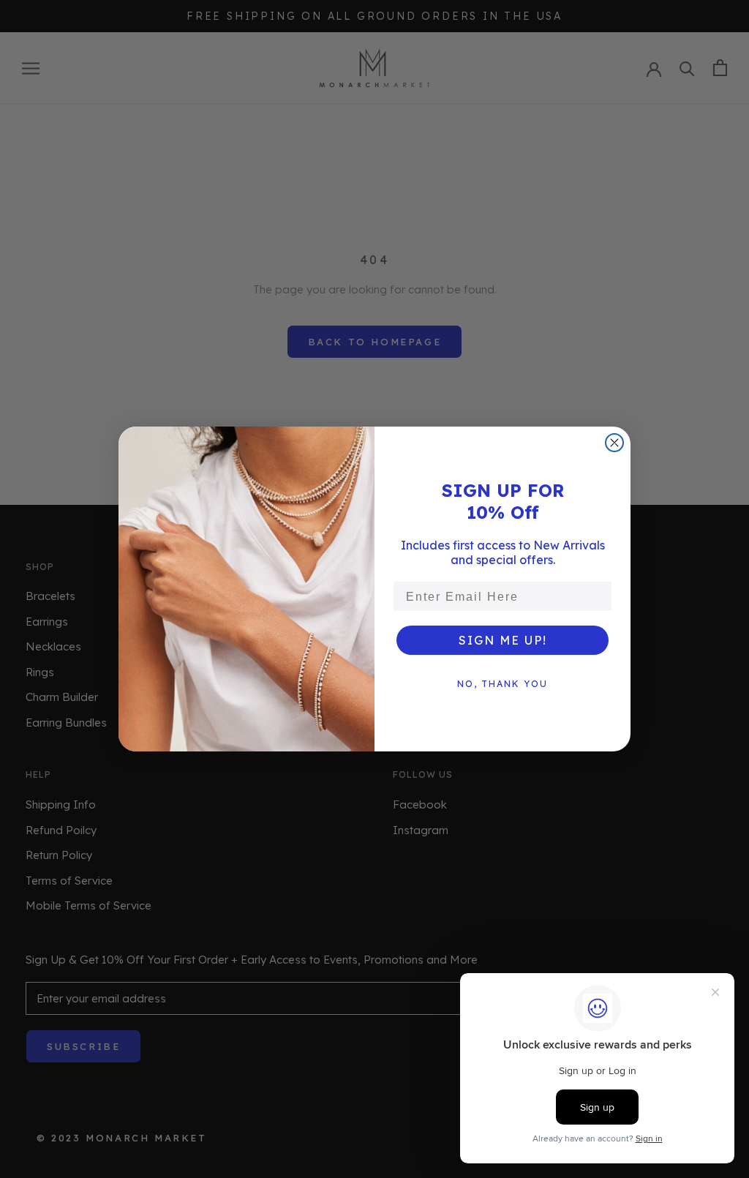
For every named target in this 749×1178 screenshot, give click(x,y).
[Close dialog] (614, 442)
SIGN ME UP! (503, 640)
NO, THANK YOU (502, 683)
